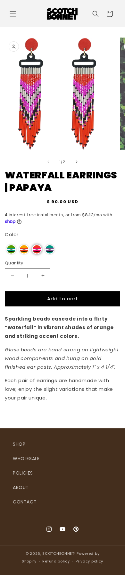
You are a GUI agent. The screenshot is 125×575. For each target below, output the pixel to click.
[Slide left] (48, 162)
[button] (13, 14)
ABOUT (21, 487)
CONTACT (25, 502)
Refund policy (56, 561)
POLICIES (23, 473)
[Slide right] (77, 162)
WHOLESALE (26, 458)
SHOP (19, 444)
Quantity (14, 263)
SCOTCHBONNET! (58, 553)
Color (12, 234)
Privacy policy (89, 561)
